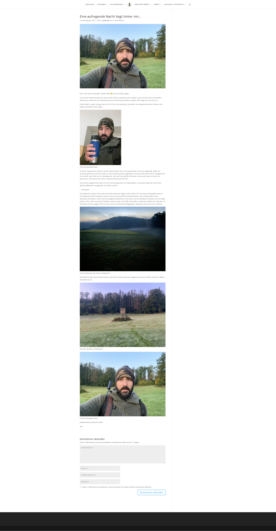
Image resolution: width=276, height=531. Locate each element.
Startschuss (89, 4)
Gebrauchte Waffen (141, 4)
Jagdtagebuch (107, 20)
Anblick (156, 4)
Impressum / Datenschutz (174, 4)
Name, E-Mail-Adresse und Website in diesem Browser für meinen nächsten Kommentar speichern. (117, 487)
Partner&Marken (116, 4)
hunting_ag (86, 20)
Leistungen (101, 4)
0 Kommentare (118, 20)
